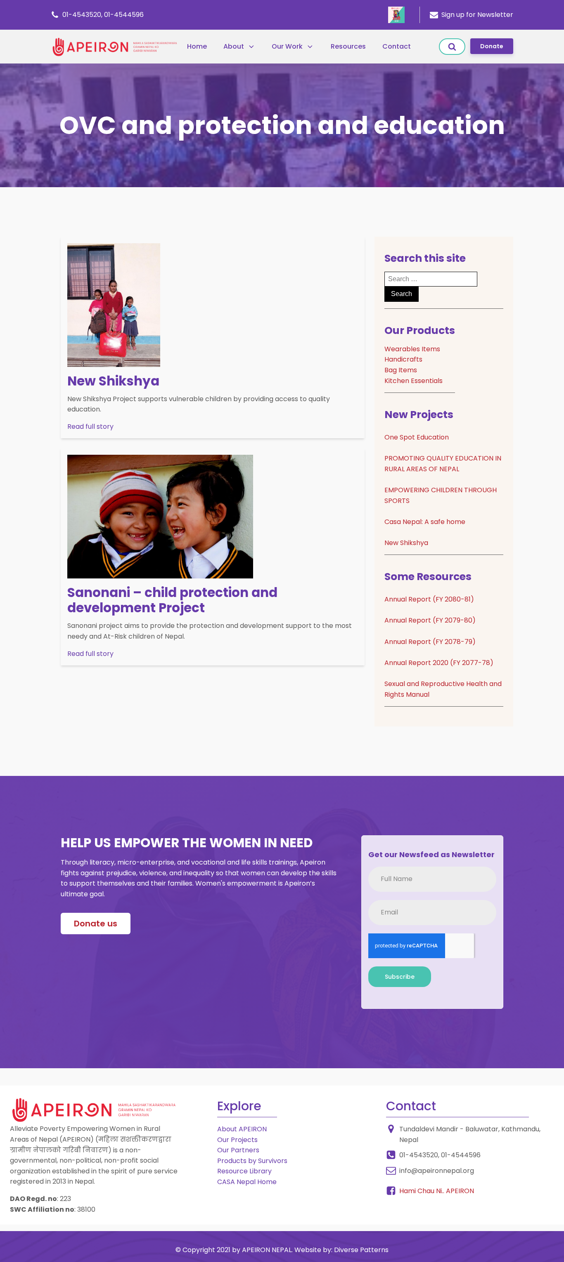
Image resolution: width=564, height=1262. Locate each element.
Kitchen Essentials (413, 380)
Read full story (90, 426)
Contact (396, 46)
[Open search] (452, 46)
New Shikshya (406, 543)
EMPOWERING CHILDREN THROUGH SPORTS (440, 495)
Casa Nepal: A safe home (424, 521)
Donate (491, 46)
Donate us (95, 923)
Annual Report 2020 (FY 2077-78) (438, 662)
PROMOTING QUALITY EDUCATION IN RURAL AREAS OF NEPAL (442, 464)
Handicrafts (403, 359)
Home (197, 46)
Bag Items (400, 370)
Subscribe (400, 977)
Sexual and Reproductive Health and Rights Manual (443, 689)
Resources (348, 46)
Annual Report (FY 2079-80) (430, 620)
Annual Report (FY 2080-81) (429, 599)
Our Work (287, 46)
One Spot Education (416, 437)
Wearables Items (412, 349)
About (233, 46)
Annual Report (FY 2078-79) (430, 641)
